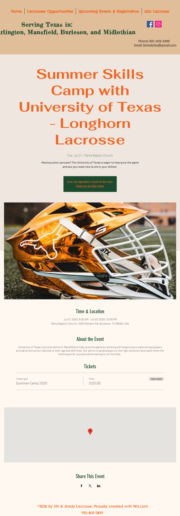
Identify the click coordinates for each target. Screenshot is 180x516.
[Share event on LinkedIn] (98, 485)
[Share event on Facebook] (81, 485)
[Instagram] (158, 24)
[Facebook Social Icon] (150, 24)
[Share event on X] (90, 485)
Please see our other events (90, 186)
